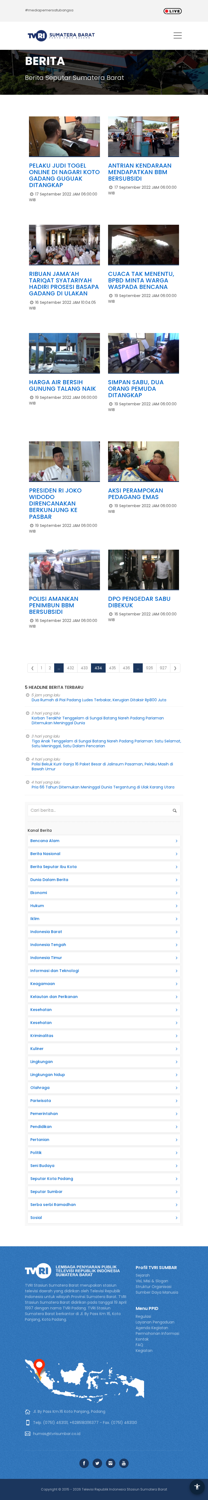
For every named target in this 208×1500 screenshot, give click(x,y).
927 (163, 668)
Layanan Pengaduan (155, 1322)
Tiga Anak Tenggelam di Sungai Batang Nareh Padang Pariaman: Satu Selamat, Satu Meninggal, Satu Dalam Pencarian (106, 743)
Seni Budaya (42, 1165)
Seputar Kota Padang (51, 1178)
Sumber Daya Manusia (157, 1292)
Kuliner (37, 1048)
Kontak (142, 1339)
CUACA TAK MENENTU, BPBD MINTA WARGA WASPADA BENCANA (141, 280)
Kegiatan (144, 1350)
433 (84, 668)
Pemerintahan (44, 1113)
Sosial (36, 1217)
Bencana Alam (44, 840)
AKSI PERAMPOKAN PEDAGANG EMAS (135, 493)
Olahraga (40, 1087)
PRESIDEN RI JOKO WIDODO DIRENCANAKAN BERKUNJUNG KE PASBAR (55, 503)
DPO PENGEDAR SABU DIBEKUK (139, 602)
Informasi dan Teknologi (54, 970)
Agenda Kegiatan (152, 1328)
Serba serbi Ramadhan (53, 1204)
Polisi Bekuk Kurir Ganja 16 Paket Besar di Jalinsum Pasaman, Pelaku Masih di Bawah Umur (102, 766)
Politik (36, 1152)
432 (70, 668)
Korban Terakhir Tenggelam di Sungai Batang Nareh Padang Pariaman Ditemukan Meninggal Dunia (98, 720)
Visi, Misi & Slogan (152, 1281)
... (59, 668)
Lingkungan (41, 1061)
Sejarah (143, 1275)
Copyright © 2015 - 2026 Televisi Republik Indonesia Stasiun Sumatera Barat (104, 1489)
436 (126, 668)
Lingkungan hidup (47, 1074)
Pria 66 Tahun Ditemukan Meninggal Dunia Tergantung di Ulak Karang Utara (103, 787)
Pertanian (39, 1139)
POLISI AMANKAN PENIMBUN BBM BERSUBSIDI (53, 605)
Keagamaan (42, 983)
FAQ (139, 1345)
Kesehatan (41, 1009)
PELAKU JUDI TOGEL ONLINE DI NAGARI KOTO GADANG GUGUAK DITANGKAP (64, 175)
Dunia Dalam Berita (49, 879)
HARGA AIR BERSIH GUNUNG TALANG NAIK (62, 385)
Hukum (37, 905)
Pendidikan (41, 1126)
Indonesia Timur (46, 957)
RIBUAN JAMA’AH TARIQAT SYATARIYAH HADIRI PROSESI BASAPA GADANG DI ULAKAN (64, 284)
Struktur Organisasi (153, 1286)
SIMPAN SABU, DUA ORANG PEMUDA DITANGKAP (136, 388)
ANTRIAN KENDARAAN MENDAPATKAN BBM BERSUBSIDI (139, 172)
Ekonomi (38, 892)
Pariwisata (40, 1100)
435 (112, 668)
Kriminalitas (41, 1035)
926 (149, 668)
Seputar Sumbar (46, 1191)
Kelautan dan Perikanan (54, 996)
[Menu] (178, 36)
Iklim (34, 918)
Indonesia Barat (46, 931)
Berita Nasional (45, 853)
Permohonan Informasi (157, 1333)
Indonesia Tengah (48, 944)
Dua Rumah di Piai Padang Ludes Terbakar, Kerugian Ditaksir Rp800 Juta (99, 700)
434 (98, 668)
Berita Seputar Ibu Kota (53, 866)
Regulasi (143, 1316)
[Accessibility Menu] (197, 1487)
